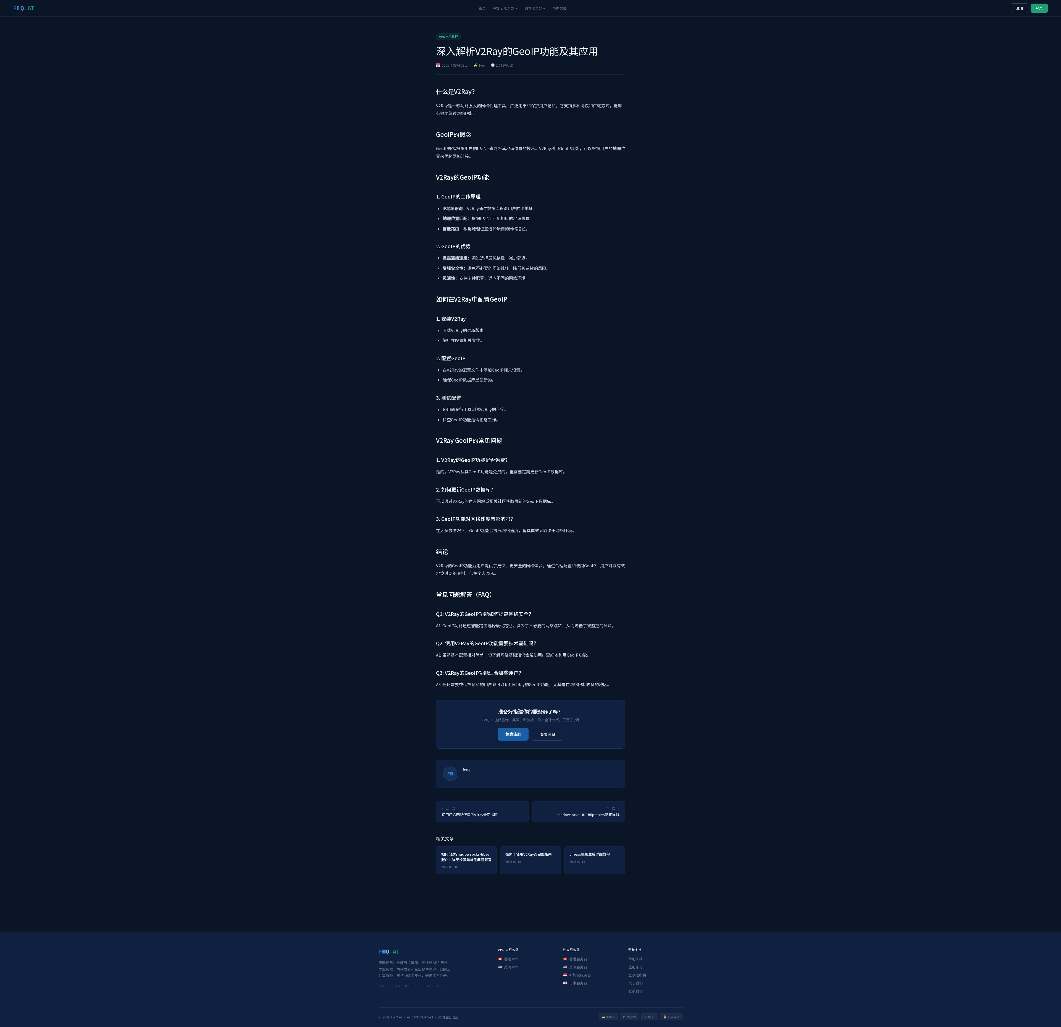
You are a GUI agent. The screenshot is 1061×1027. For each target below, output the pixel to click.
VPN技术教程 (448, 37)
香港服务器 (578, 958)
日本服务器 (578, 983)
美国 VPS (511, 966)
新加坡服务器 (580, 975)
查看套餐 (547, 734)
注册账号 (635, 966)
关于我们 (635, 983)
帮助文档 (559, 8)
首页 (482, 8)
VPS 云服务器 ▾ (505, 8)
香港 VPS (511, 958)
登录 (1039, 8)
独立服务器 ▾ (534, 8)
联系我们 (635, 991)
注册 (1019, 8)
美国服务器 (578, 966)
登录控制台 (637, 975)
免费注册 (513, 734)
